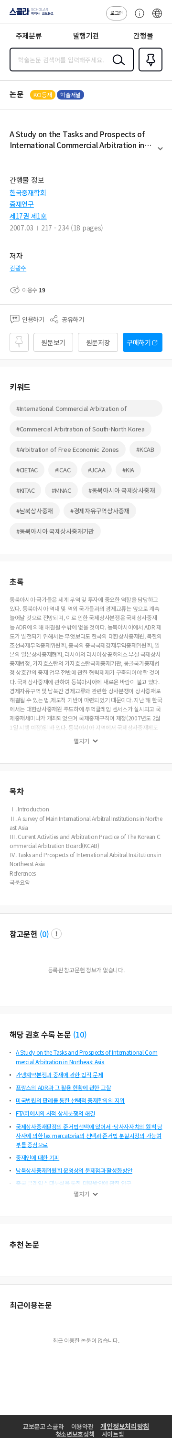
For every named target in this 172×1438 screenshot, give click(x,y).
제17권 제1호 (28, 215)
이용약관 (82, 1426)
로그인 (116, 12)
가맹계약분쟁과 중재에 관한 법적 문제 (59, 1074)
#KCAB (145, 449)
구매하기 (139, 342)
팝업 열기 (56, 934)
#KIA (128, 469)
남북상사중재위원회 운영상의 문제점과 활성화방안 (74, 1170)
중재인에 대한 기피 (37, 1157)
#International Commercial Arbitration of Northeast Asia (71, 410)
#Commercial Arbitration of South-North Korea (80, 428)
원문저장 (98, 342)
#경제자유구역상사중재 (99, 510)
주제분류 (29, 35)
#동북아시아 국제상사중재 (121, 490)
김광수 (18, 267)
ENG (157, 18)
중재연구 (22, 204)
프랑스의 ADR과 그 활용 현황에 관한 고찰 (63, 1087)
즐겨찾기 (149, 70)
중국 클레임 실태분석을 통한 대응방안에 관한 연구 (73, 1183)
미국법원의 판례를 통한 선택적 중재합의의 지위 (70, 1100)
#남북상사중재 (34, 510)
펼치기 (160, 152)
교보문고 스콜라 (43, 1426)
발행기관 (86, 35)
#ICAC (63, 469)
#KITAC (25, 490)
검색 (116, 67)
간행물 (143, 35)
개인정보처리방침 (124, 1426)
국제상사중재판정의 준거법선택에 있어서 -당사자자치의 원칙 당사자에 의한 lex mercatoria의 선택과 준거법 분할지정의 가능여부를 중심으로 (89, 1135)
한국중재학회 (28, 192)
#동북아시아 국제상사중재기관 (55, 531)
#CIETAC (27, 469)
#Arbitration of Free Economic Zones (67, 449)
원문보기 (53, 342)
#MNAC (61, 490)
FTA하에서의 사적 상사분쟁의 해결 (55, 1113)
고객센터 (137, 18)
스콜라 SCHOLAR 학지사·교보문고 (30, 14)
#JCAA (97, 469)
